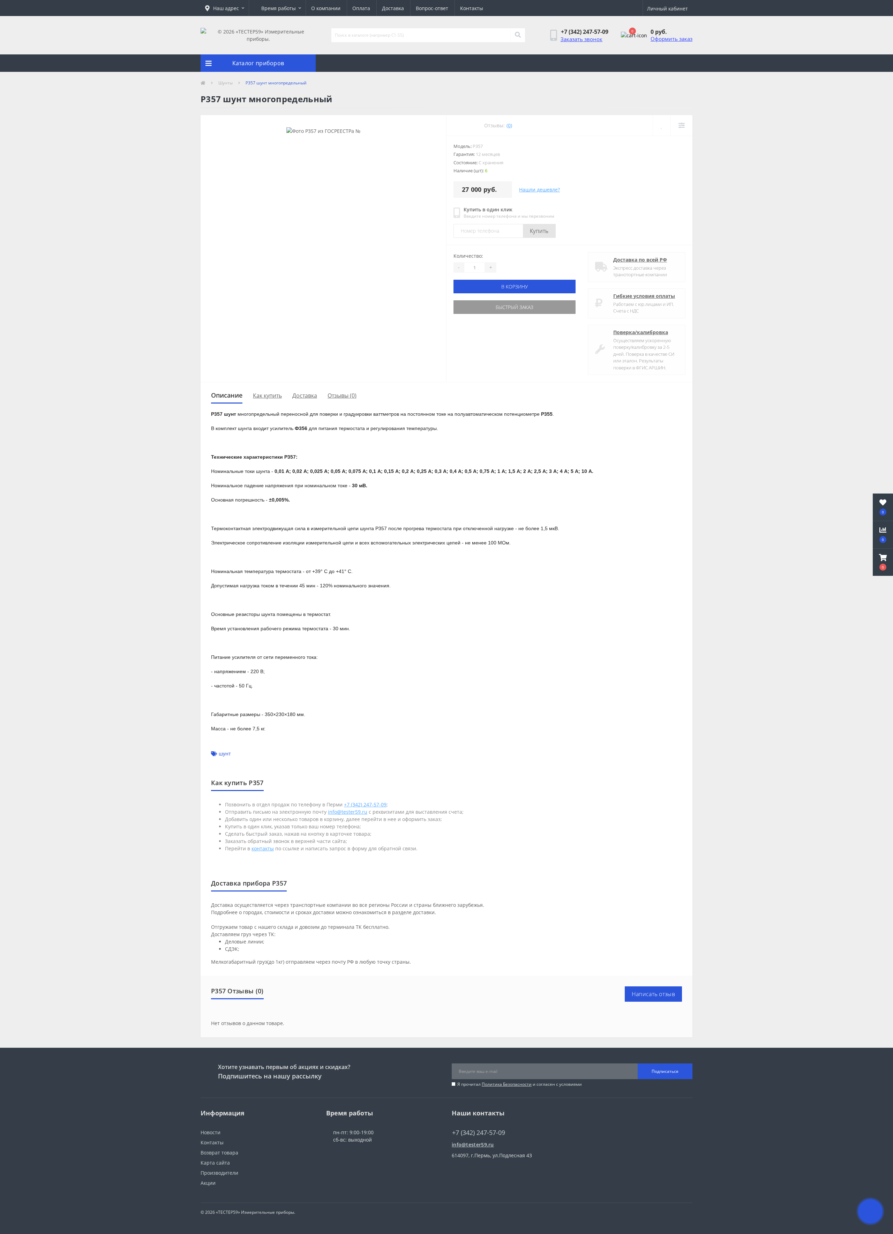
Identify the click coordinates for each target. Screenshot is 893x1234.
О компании (325, 8)
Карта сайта (215, 1162)
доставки (424, 912)
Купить (539, 231)
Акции (208, 1183)
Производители (219, 1172)
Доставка (393, 8)
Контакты (471, 8)
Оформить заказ (671, 38)
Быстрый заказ (514, 307)
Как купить (267, 395)
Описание (226, 395)
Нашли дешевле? (539, 189)
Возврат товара (219, 1152)
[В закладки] (661, 125)
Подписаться (665, 1071)
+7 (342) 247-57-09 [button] (478, 1133)
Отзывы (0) (342, 395)
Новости (210, 1132)
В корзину (514, 286)
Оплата (361, 8)
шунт (225, 753)
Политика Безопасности (507, 1084)
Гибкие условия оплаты (644, 296)
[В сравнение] (681, 125)
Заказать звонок (581, 39)
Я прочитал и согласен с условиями (519, 1084)
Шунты (225, 83)
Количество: (468, 256)
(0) (509, 125)
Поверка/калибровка (640, 332)
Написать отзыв (653, 994)
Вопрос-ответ (432, 8)
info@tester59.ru (473, 1144)
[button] (225, 8)
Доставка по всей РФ (640, 259)
